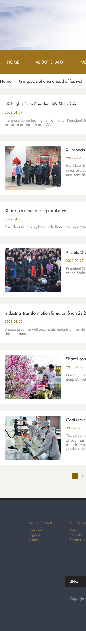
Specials (75, 535)
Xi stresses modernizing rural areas (36, 210)
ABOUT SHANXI (40, 523)
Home (5, 81)
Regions (34, 535)
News (74, 530)
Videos (33, 540)
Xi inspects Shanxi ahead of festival (50, 81)
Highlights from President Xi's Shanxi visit (42, 103)
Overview (35, 530)
